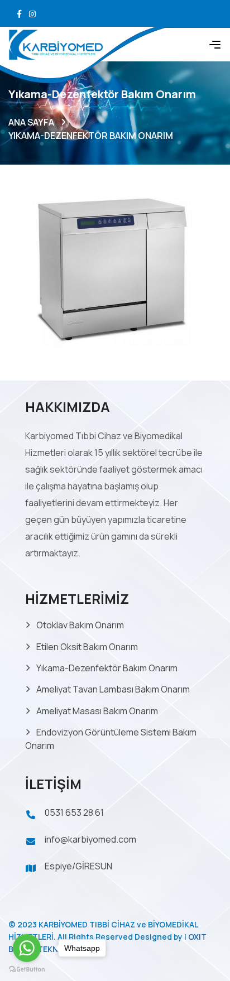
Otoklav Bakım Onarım (80, 625)
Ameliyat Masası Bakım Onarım (97, 711)
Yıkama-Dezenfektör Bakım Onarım (107, 668)
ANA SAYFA (31, 122)
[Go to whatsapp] (27, 948)
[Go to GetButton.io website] (27, 969)
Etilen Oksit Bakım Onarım (87, 647)
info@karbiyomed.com (90, 839)
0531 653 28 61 (74, 812)
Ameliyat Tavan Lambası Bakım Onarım (113, 689)
